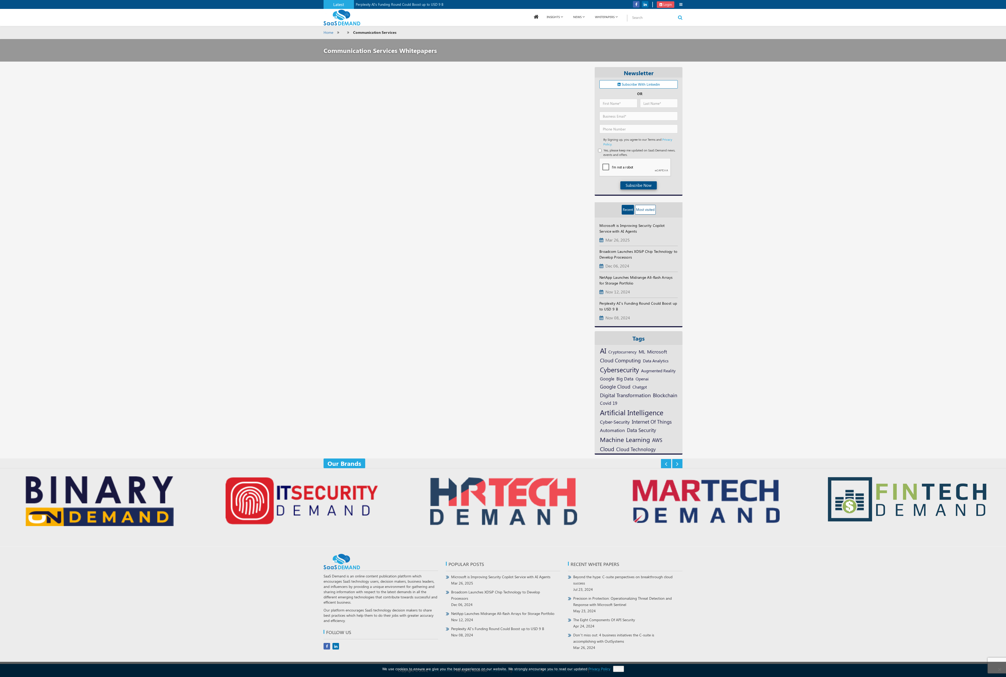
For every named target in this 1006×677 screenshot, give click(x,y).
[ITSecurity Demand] (301, 502)
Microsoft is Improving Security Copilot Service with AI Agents (500, 580)
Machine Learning (625, 439)
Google (607, 378)
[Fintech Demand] (907, 500)
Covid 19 (608, 403)
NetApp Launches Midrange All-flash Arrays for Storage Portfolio (502, 616)
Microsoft (657, 351)
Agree (619, 669)
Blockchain (665, 394)
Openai (642, 378)
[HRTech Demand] (503, 502)
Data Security (641, 430)
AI (603, 350)
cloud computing (620, 360)
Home (328, 32)
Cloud (607, 448)
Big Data (624, 378)
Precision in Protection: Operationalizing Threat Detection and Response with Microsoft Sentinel (622, 604)
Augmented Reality (658, 370)
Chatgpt (639, 387)
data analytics (656, 360)
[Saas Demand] (342, 17)
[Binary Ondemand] (99, 502)
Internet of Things (652, 421)
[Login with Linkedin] (604, 8)
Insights (553, 17)
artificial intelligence (631, 412)
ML (642, 351)
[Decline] (999, 669)
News (577, 17)
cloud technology (636, 449)
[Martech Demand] (705, 502)
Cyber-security (615, 422)
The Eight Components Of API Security (604, 623)
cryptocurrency (622, 351)
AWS (657, 439)
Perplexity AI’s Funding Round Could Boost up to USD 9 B (399, 4)
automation (612, 430)
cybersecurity (619, 369)
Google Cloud (615, 386)
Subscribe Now (639, 185)
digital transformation (625, 394)
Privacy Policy (599, 669)
